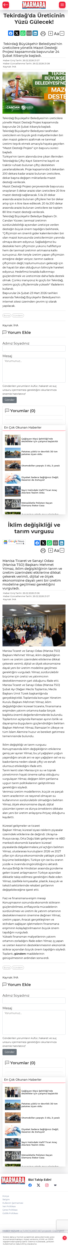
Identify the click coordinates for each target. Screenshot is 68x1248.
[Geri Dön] (5, 5)
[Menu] (62, 5)
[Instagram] (47, 1185)
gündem (20, 953)
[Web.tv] (55, 1185)
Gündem (18, 315)
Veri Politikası (9, 1206)
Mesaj (7, 356)
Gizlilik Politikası (10, 1213)
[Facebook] (30, 1185)
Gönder (10, 399)
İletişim (6, 1199)
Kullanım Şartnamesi (12, 1203)
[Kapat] (65, 1238)
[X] (38, 1185)
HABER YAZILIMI (10, 1231)
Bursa (7, 315)
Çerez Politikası (9, 1210)
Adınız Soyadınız (15, 343)
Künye (5, 1196)
